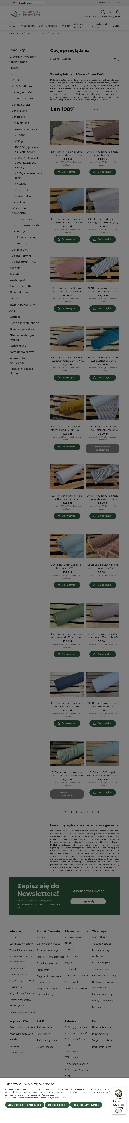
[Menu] (124, 1089)
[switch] (118, 1111)
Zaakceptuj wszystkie (86, 1104)
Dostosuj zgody (57, 1104)
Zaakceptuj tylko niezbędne (24, 1104)
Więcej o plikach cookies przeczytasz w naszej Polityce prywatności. (36, 1098)
